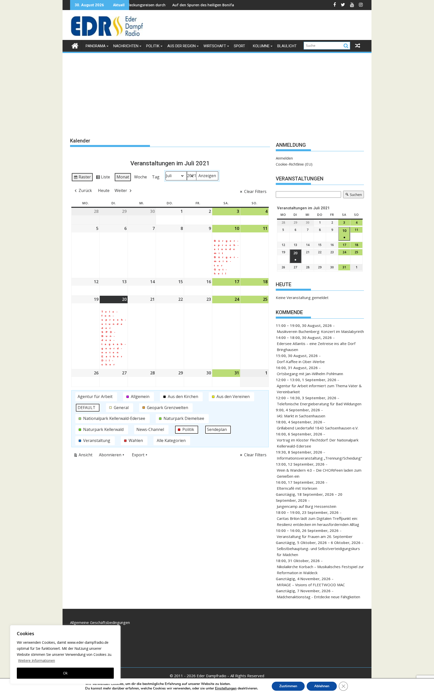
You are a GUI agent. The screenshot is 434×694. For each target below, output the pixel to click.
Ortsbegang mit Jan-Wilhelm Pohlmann (310, 373)
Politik (152, 46)
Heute (104, 190)
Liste (103, 178)
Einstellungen (226, 688)
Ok (65, 673)
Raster (82, 178)
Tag (155, 177)
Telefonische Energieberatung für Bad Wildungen (319, 403)
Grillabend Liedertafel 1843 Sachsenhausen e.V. (317, 427)
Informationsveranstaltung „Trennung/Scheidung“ (319, 458)
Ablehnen (321, 686)
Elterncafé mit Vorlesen (297, 488)
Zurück (85, 190)
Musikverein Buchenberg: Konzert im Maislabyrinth (320, 331)
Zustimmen (288, 686)
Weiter (121, 190)
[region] (65, 654)
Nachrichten (125, 46)
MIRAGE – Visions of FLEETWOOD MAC (311, 584)
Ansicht (84, 456)
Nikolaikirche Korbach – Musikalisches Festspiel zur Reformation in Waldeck (320, 569)
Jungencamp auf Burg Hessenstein (306, 506)
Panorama (95, 46)
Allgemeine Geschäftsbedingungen (100, 622)
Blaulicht (287, 46)
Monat (123, 177)
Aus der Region (181, 46)
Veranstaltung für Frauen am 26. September (315, 536)
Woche (140, 177)
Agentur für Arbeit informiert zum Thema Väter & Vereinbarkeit (319, 388)
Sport (239, 46)
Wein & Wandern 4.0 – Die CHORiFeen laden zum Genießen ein (319, 473)
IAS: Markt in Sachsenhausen (301, 415)
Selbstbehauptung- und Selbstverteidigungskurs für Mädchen (318, 551)
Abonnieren (110, 455)
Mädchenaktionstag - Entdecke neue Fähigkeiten (318, 596)
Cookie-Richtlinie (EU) (294, 164)
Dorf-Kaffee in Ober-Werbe (301, 361)
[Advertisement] (217, 91)
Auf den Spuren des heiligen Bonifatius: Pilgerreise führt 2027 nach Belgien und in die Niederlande (235, 5)
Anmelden (284, 158)
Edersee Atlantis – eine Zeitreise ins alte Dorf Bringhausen (316, 346)
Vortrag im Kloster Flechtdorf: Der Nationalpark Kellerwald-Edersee (317, 443)
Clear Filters (255, 191)
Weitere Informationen (36, 660)
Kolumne (261, 46)
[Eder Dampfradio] (75, 45)
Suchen (352, 195)
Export (138, 455)
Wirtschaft (214, 46)
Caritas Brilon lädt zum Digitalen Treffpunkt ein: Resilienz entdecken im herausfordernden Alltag (318, 521)
